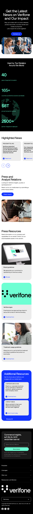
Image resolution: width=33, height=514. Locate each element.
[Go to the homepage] (16, 489)
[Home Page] (7, 3)
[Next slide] (8, 166)
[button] (30, 3)
